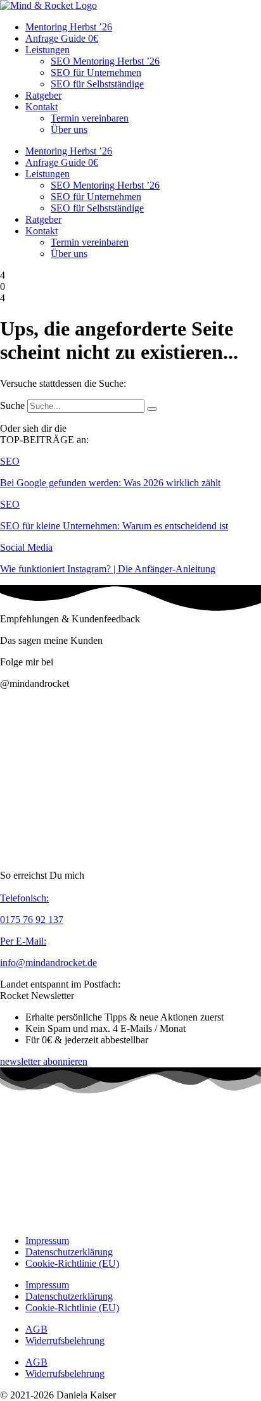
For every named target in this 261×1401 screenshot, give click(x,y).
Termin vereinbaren (90, 118)
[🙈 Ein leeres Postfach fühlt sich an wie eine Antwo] (197, 821)
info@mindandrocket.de (48, 962)
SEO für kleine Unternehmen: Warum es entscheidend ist (114, 525)
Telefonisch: (24, 898)
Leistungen (47, 49)
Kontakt (41, 106)
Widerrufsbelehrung (65, 1340)
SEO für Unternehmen (96, 72)
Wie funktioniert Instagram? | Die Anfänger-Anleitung (107, 568)
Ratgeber (43, 95)
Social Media (26, 547)
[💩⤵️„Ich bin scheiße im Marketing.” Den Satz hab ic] (197, 743)
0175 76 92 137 (31, 919)
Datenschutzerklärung (69, 1252)
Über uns (69, 129)
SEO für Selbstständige (97, 84)
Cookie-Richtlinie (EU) (72, 1263)
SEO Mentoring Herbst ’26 (105, 61)
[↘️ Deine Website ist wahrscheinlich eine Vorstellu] (63, 821)
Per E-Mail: (23, 941)
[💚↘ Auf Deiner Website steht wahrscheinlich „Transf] (63, 743)
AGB (36, 1329)
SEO (10, 461)
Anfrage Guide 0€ (61, 38)
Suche (12, 405)
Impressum (47, 1240)
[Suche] (152, 409)
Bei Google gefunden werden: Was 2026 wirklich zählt (110, 482)
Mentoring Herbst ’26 (68, 27)
